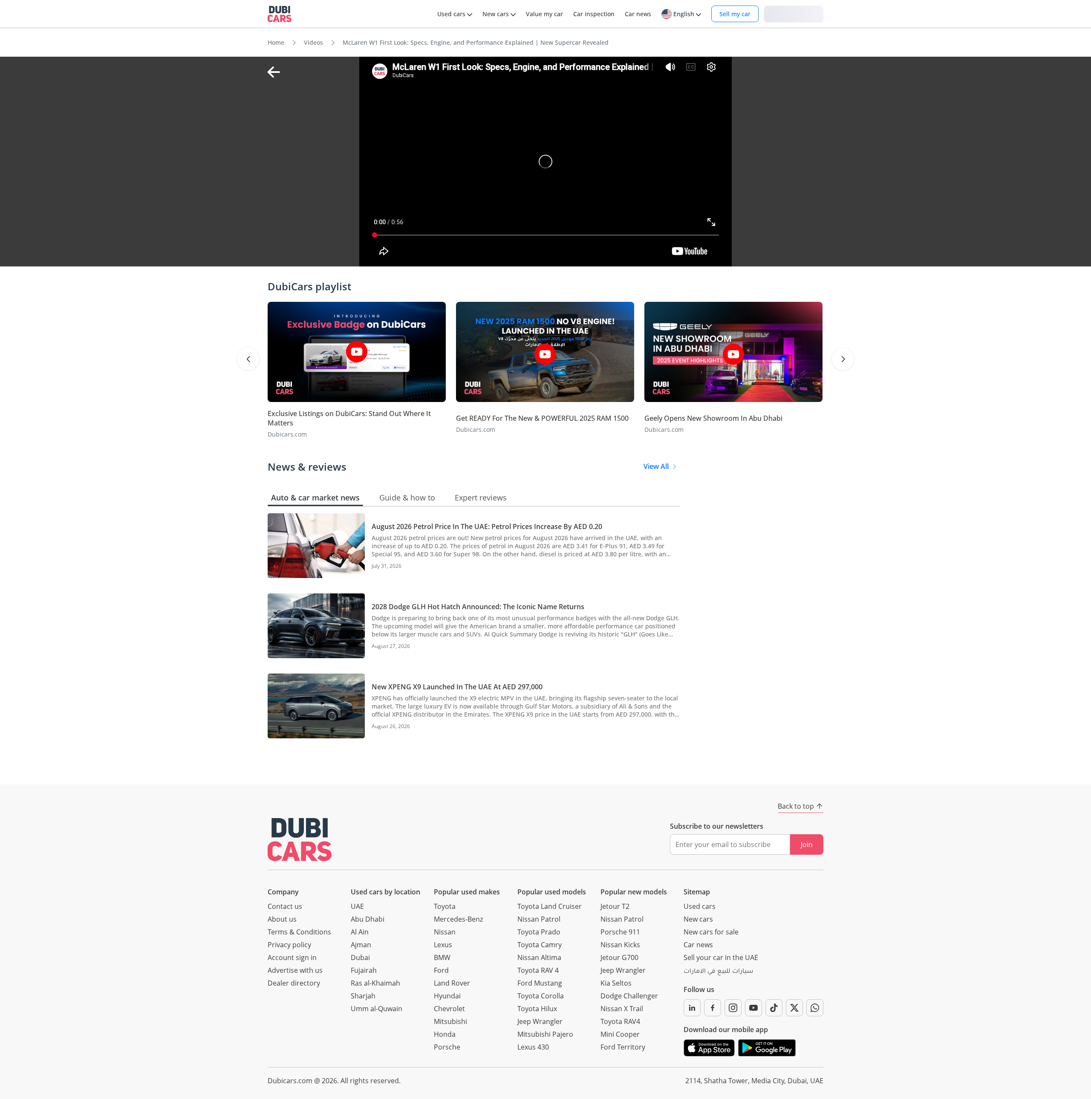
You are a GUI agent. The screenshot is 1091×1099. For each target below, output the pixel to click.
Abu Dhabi (367, 919)
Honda (445, 1034)
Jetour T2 (614, 906)
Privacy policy (289, 944)
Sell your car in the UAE (721, 957)
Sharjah (363, 996)
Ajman (361, 944)
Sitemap (697, 892)
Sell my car (734, 14)
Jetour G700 (619, 957)
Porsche (447, 1047)
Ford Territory (622, 1047)
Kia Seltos (616, 983)
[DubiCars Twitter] (794, 1008)
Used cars (700, 906)
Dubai (360, 957)
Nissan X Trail (621, 1008)
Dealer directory (294, 983)
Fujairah (364, 970)
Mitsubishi (450, 1021)
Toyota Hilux (537, 1008)
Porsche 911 (620, 932)
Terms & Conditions (299, 932)
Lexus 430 (533, 1047)
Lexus (443, 944)
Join (807, 844)
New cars (698, 919)
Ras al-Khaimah (375, 983)
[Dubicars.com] (300, 839)
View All (656, 466)
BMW (442, 957)
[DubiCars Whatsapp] (815, 1008)
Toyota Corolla (540, 996)
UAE (357, 906)
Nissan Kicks (620, 944)
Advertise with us (295, 970)
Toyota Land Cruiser (549, 906)
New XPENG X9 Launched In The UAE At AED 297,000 (457, 686)
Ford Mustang (539, 983)
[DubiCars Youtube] (753, 1008)
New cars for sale (711, 932)
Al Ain (360, 932)
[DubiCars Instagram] (733, 1008)
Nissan (445, 932)
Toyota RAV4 (620, 1021)
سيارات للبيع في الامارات (718, 972)
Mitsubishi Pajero (545, 1034)
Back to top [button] (796, 806)
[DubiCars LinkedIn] (692, 1008)
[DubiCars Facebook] (712, 1008)
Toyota (445, 906)
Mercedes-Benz (458, 919)
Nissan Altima (539, 957)
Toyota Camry (539, 944)
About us (282, 919)
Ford (441, 970)
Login (793, 13)
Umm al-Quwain (376, 1008)
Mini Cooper (620, 1034)
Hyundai (447, 996)
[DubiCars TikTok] (774, 1008)
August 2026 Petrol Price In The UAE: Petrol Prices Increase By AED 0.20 (487, 526)
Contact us (285, 906)
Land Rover (452, 983)
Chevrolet (449, 1008)
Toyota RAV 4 (538, 970)
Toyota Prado (538, 932)
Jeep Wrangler (540, 1021)
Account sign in (292, 957)
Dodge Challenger (629, 996)
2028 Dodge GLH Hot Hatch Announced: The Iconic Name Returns (478, 606)
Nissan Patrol (538, 919)
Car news (698, 944)
